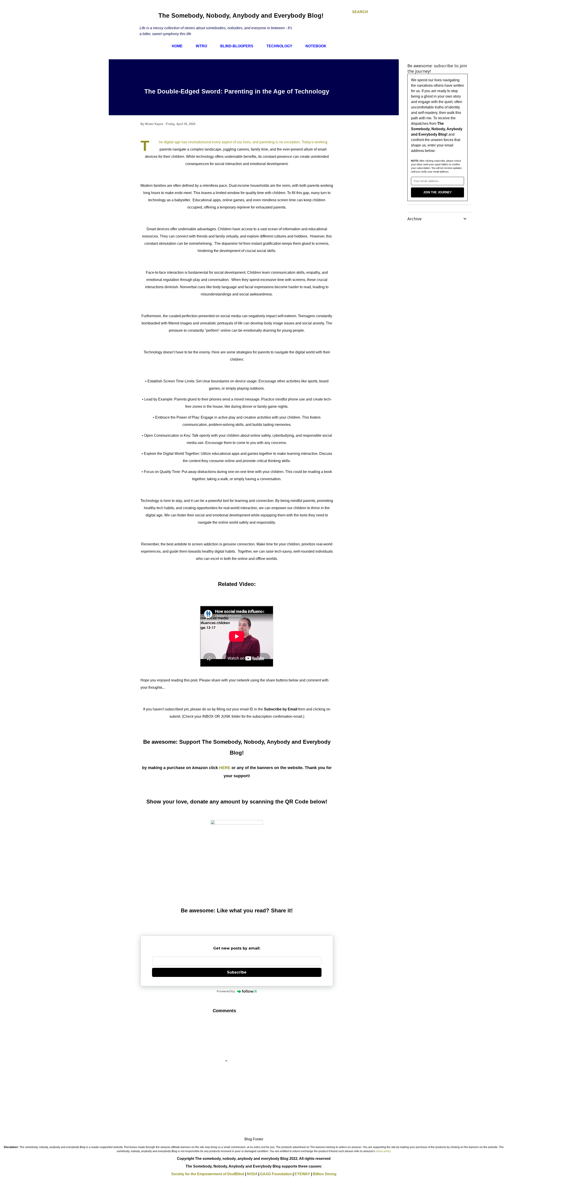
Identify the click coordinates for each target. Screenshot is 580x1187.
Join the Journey (437, 192)
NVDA (252, 1174)
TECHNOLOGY (279, 46)
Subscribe (236, 972)
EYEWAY (302, 1174)
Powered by (226, 991)
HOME (177, 46)
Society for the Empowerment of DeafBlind (207, 1174)
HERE (224, 767)
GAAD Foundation (276, 1174)
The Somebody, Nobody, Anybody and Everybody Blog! (241, 15)
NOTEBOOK (315, 46)
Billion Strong (324, 1174)
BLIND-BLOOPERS (236, 46)
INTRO (201, 46)
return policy (383, 1151)
